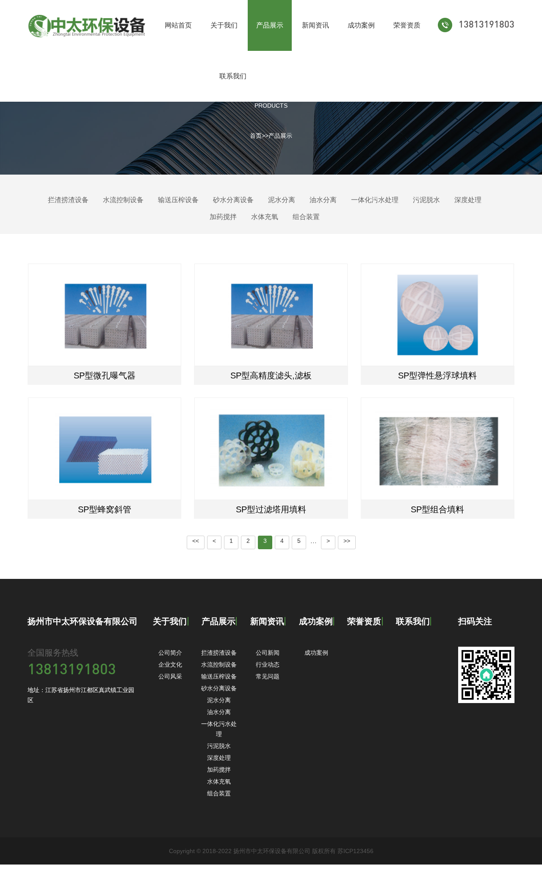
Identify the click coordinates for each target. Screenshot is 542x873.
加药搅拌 (223, 216)
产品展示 (269, 25)
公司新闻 (267, 652)
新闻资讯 (315, 25)
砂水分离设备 (233, 199)
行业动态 (267, 664)
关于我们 (224, 25)
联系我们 (232, 76)
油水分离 (323, 199)
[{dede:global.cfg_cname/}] (87, 25)
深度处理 (467, 199)
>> (346, 540)
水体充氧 (264, 216)
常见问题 (267, 676)
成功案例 (361, 25)
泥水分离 (281, 199)
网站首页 (178, 25)
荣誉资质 (406, 25)
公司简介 (170, 652)
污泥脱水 (426, 199)
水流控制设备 (123, 199)
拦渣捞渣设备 (68, 199)
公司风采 (170, 676)
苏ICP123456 (355, 851)
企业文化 (170, 664)
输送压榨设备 (178, 199)
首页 (256, 135)
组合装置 (306, 216)
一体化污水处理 (374, 199)
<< (195, 540)
